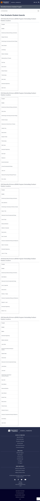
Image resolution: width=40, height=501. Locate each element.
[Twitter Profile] (21, 479)
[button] (39, 2)
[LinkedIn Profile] (15, 479)
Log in (20, 485)
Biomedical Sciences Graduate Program (11, 6)
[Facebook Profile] (18, 479)
